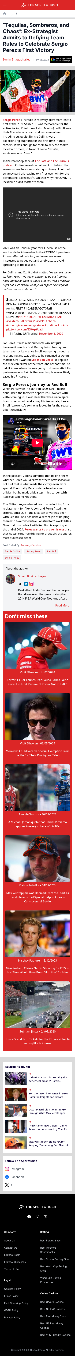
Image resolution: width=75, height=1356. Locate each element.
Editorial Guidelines (15, 1261)
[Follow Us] (61, 59)
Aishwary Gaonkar (31, 545)
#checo (51, 321)
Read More (62, 605)
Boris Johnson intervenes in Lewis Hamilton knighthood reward (49, 1095)
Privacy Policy (12, 1317)
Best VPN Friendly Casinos (55, 1334)
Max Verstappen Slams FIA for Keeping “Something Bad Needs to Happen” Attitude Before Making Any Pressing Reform (49, 1143)
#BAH (58, 317)
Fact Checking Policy (16, 1303)
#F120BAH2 (46, 317)
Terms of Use (11, 1269)
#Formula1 (28, 321)
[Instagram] (31, 584)
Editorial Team (12, 1254)
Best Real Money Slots (53, 1316)
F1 (17, 13)
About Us (9, 1240)
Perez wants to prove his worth (46, 529)
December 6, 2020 (51, 334)
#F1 (20, 317)
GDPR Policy (11, 1310)
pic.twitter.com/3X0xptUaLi (24, 329)
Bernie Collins (12, 551)
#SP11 (40, 321)
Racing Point (34, 551)
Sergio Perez (11, 120)
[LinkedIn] (26, 584)
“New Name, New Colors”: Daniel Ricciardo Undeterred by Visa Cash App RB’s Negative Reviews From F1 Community (49, 1127)
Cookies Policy (12, 1288)
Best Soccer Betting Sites (54, 1259)
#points (63, 325)
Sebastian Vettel (42, 360)
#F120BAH (31, 317)
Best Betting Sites (50, 1240)
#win (40, 325)
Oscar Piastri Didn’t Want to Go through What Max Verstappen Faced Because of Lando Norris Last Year (47, 1111)
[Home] (39, 5)
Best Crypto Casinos (51, 1301)
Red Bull (51, 551)
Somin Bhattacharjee (17, 59)
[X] (20, 584)
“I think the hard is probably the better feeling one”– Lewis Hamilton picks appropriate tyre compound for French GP (48, 1079)
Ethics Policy (11, 1295)
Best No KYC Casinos (52, 1309)
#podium (51, 325)
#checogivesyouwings (21, 325)
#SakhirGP (13, 321)
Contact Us (10, 1247)
